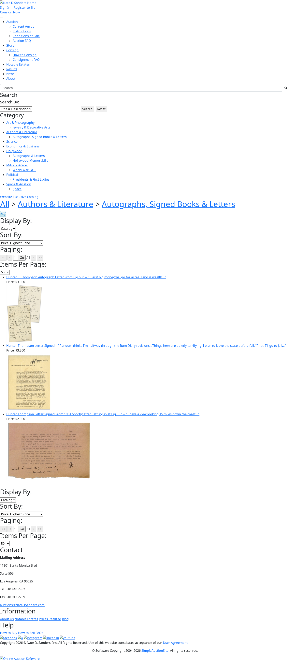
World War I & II (24, 170)
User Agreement (175, 642)
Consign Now (10, 12)
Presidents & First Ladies (31, 179)
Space (17, 189)
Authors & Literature (21, 132)
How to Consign (24, 55)
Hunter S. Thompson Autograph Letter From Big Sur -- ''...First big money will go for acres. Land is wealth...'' (86, 277)
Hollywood (14, 151)
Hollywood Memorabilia (30, 160)
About (10, 78)
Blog (65, 619)
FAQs (39, 633)
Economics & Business (23, 146)
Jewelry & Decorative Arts (31, 127)
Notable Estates (18, 64)
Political (12, 175)
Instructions (22, 31)
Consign (12, 50)
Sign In (5, 7)
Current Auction (24, 26)
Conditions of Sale (26, 36)
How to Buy (8, 633)
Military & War (17, 165)
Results (11, 69)
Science (12, 141)
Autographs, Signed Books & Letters (40, 137)
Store (10, 45)
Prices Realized (50, 619)
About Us (7, 619)
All (4, 204)
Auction (12, 22)
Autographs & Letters (29, 156)
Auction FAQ (22, 40)
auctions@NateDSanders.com (22, 605)
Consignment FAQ (26, 59)
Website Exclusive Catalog (19, 197)
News (10, 74)
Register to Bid (25, 7)
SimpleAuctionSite (154, 650)
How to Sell (26, 633)
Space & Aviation (18, 184)
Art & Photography (20, 122)
